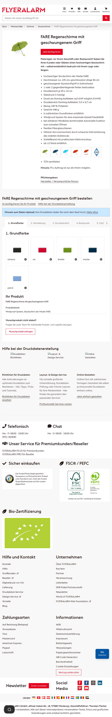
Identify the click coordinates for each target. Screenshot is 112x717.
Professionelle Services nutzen (56, 404)
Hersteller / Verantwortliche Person (59, 181)
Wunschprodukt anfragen (21, 331)
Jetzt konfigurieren (51, 51)
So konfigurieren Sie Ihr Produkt (19, 203)
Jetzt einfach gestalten (89, 396)
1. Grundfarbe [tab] (15, 223)
